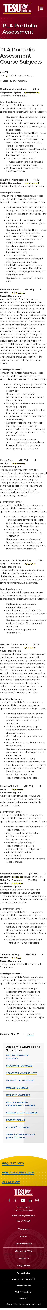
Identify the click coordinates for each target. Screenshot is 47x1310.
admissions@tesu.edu (23, 1216)
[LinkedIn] (30, 1201)
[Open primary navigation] (41, 8)
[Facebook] (9, 1201)
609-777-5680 (23, 1221)
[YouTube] (23, 1201)
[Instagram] (37, 1201)
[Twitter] (15, 1201)
